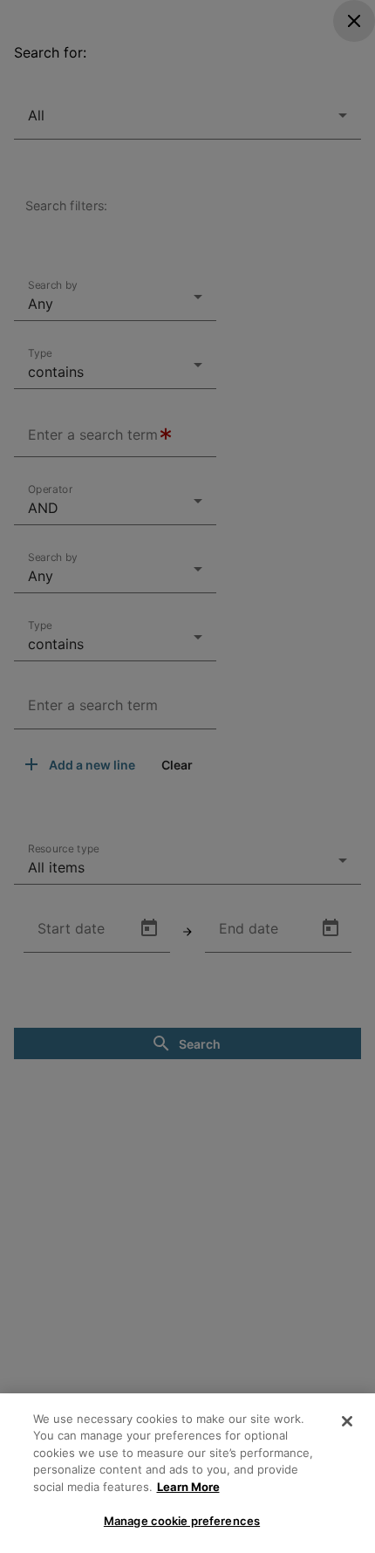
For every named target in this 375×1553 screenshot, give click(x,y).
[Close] (347, 1421)
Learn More (188, 1487)
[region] (187, 1473)
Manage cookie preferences (182, 1521)
